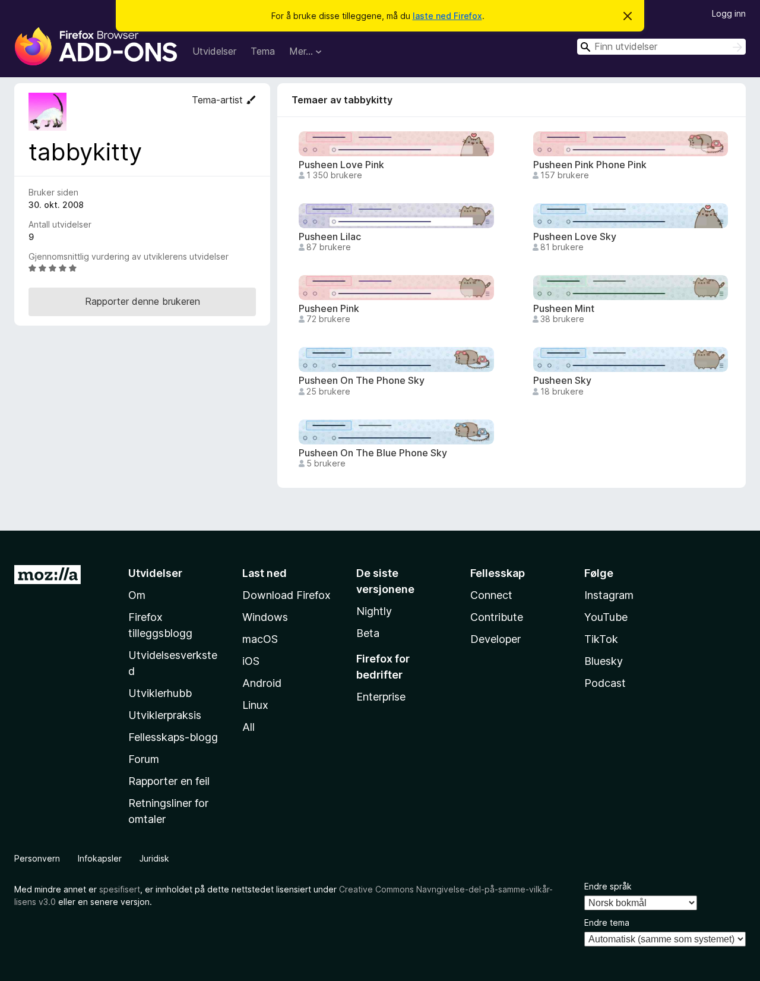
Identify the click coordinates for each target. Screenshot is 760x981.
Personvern (37, 858)
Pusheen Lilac (330, 236)
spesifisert (119, 889)
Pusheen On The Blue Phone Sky (373, 453)
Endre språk (608, 886)
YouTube (606, 617)
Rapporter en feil (169, 781)
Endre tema (606, 922)
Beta (367, 633)
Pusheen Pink (329, 308)
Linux (255, 705)
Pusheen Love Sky (574, 236)
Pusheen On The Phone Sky (362, 380)
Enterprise (381, 696)
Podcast (605, 683)
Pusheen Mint (563, 308)
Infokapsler (100, 858)
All (248, 727)
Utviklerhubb (160, 693)
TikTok (601, 639)
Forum (143, 759)
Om (136, 595)
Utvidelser (214, 51)
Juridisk (154, 858)
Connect (491, 595)
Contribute (496, 617)
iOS (250, 661)
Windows (265, 617)
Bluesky (603, 661)
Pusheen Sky (562, 380)
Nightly (374, 611)
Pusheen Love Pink (341, 165)
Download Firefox (286, 595)
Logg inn (729, 13)
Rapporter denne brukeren (142, 301)
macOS (260, 639)
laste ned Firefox (447, 16)
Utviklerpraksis (164, 715)
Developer (495, 639)
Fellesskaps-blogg (173, 737)
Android (261, 683)
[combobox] (661, 47)
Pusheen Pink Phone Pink (590, 165)
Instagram (609, 595)
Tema (263, 51)
